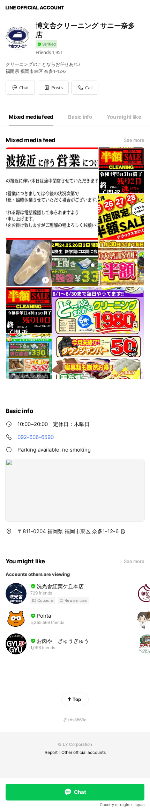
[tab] (31, 117)
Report (51, 752)
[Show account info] (46, 44)
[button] (53, 88)
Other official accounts (83, 752)
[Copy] (123, 531)
